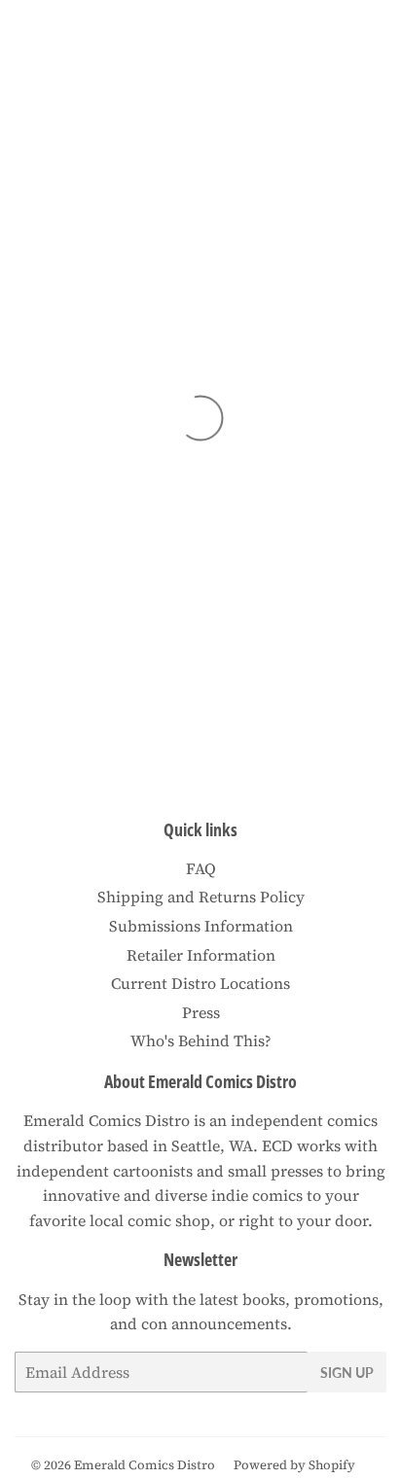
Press (201, 1012)
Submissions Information (201, 925)
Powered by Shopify (294, 1465)
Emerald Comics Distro (144, 1465)
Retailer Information (201, 955)
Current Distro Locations (200, 983)
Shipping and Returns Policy (201, 896)
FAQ (201, 868)
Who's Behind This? (201, 1040)
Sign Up (347, 1372)
